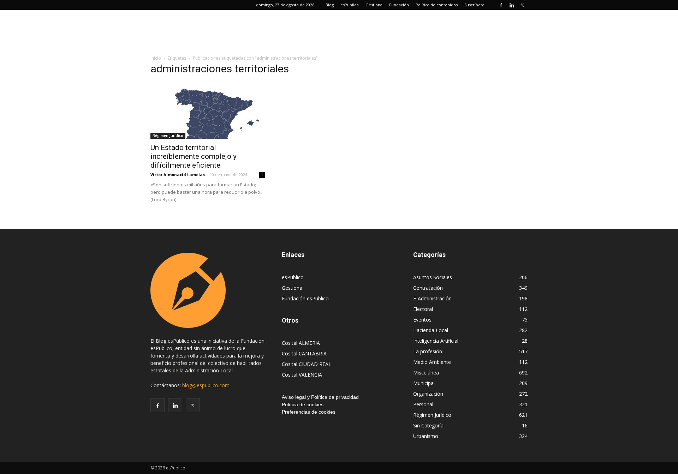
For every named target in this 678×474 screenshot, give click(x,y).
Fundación (399, 4)
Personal (423, 404)
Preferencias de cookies (308, 412)
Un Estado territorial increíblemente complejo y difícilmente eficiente (193, 156)
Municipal (424, 383)
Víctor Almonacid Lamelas (177, 174)
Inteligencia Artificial (435, 340)
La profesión (427, 351)
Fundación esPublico (305, 298)
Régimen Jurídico (168, 135)
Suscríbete (474, 4)
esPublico (349, 4)
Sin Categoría (428, 425)
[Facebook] (501, 5)
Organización (428, 393)
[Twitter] (522, 5)
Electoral (423, 309)
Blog (330, 4)
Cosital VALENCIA (302, 374)
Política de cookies (302, 404)
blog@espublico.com (206, 385)
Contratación (428, 287)
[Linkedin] (511, 5)
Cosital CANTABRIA (304, 353)
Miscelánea (426, 372)
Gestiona (373, 4)
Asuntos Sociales (432, 277)
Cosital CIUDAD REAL (306, 364)
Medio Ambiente (432, 362)
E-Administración (432, 298)
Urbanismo (425, 436)
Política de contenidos (437, 4)
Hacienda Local (430, 330)
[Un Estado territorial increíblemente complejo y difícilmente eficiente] (207, 110)
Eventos (422, 319)
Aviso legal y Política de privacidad (320, 397)
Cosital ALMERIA (301, 343)
